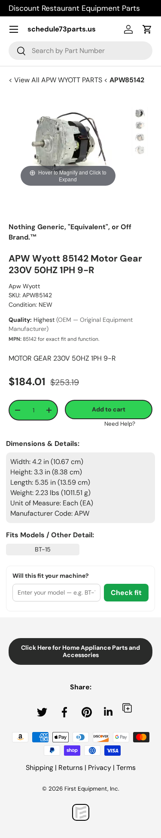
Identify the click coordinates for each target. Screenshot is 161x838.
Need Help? (119, 423)
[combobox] (80, 50)
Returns (70, 767)
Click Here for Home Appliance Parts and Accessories (80, 651)
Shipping (39, 767)
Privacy (99, 767)
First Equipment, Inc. (91, 788)
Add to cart (108, 409)
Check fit (126, 592)
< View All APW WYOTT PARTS (56, 79)
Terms (126, 767)
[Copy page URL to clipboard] (127, 707)
